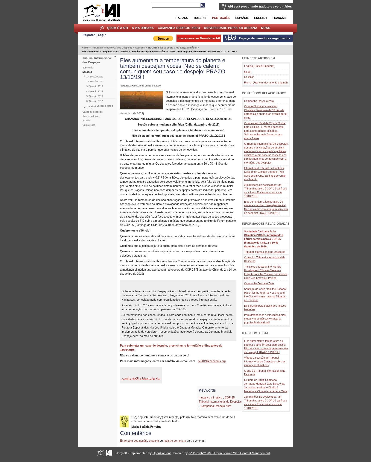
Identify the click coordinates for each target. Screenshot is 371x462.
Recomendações (91, 116)
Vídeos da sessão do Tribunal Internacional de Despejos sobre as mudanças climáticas (265, 361)
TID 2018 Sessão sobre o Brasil (99, 108)
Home (102, 28)
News (265, 28)
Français (279, 18)
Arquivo (86, 120)
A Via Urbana (143, 28)
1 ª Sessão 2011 (94, 76)
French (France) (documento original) (266, 82)
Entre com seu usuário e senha (139, 440)
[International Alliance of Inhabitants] (101, 12)
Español (242, 18)
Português (221, 18)
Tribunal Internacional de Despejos (220, 401)
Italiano (181, 18)
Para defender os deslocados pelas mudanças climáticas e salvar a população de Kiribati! (265, 319)
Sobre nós (87, 67)
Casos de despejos (92, 112)
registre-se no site (175, 440)
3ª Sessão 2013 (94, 86)
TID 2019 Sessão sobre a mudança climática (172, 47)
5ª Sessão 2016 (94, 96)
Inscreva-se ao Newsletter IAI (199, 38)
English (260, 18)
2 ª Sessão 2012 (94, 81)
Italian (247, 71)
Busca (203, 5)
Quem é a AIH (117, 28)
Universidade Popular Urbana (230, 28)
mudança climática (210, 397)
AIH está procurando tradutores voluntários (260, 6)
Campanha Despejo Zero (179, 28)
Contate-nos (88, 125)
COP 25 (230, 397)
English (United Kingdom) (259, 66)
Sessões (140, 47)
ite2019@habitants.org (212, 361)
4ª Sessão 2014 (94, 91)
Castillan (249, 77)
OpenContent (161, 453)
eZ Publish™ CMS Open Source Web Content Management (229, 453)
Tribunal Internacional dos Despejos (111, 47)
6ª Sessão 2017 (94, 101)
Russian (200, 18)
